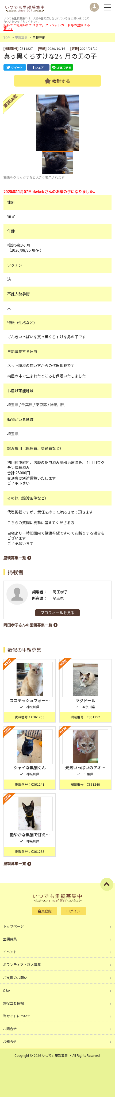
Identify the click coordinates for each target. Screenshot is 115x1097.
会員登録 (45, 911)
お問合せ (10, 1028)
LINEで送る (63, 67)
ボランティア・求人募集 (22, 964)
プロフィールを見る (57, 612)
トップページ (13, 926)
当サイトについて (17, 1015)
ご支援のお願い (15, 977)
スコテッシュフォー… (30, 700)
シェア (39, 67)
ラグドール (87, 700)
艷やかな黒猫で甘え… (30, 834)
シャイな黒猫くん (30, 767)
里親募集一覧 (14, 557)
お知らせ (10, 1041)
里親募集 (21, 37)
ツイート (17, 67)
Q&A (6, 990)
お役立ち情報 (13, 1003)
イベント (10, 951)
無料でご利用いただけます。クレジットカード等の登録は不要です (46, 27)
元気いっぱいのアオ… (85, 767)
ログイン (73, 911)
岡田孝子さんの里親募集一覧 (27, 624)
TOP (6, 37)
